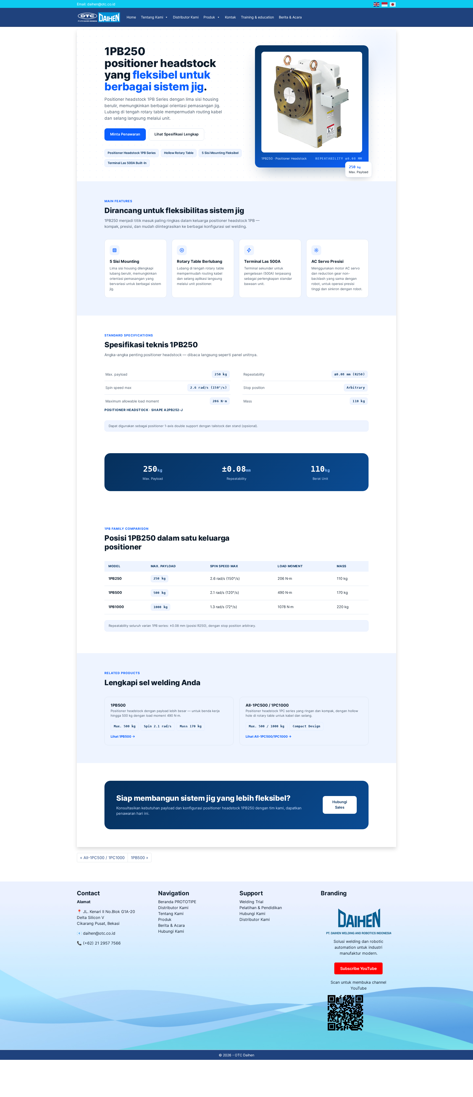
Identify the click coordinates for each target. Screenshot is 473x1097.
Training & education (257, 17)
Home (131, 17)
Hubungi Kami (171, 931)
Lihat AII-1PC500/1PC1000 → (268, 736)
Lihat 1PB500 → (123, 736)
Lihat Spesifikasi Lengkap (176, 134)
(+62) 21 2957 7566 (102, 943)
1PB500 (138, 857)
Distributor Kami (186, 17)
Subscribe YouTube (358, 968)
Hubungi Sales (339, 805)
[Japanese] (393, 3)
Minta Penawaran (125, 134)
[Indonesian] (385, 3)
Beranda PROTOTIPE (177, 901)
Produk (209, 17)
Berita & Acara (290, 17)
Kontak (230, 17)
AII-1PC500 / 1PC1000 (104, 857)
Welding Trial (251, 901)
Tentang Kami (152, 17)
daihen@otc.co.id (99, 933)
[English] (376, 3)
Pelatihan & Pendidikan (260, 907)
